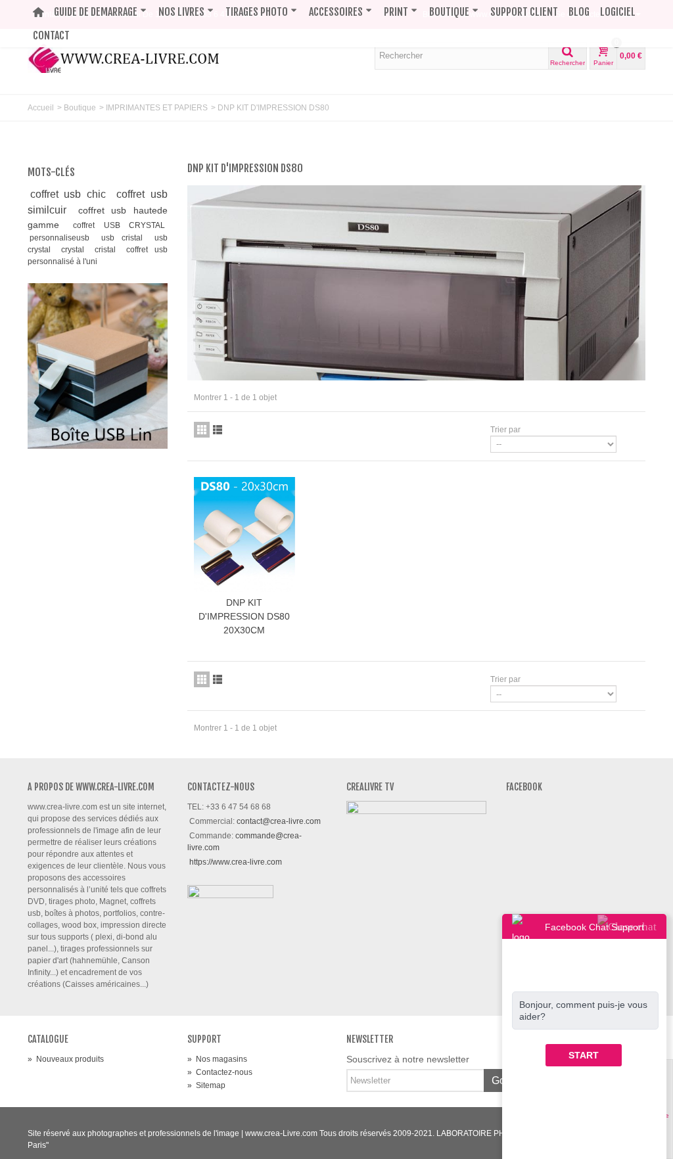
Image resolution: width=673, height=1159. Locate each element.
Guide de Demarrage (95, 11)
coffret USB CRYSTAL (119, 225)
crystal (76, 249)
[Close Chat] (627, 926)
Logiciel (618, 11)
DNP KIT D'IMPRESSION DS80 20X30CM (244, 616)
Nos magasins (217, 1059)
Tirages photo (256, 11)
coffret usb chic (71, 194)
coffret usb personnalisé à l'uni (98, 255)
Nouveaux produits (66, 1059)
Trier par (505, 429)
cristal (108, 249)
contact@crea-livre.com (279, 821)
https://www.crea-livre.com (235, 862)
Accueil (41, 107)
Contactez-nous (219, 1072)
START (584, 1055)
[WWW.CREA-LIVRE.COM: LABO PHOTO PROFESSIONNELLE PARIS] (124, 57)
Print (396, 11)
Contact (51, 35)
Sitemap (206, 1085)
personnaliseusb (63, 237)
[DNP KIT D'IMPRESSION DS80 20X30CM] (244, 535)
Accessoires (336, 11)
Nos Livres (181, 11)
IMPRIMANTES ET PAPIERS (157, 107)
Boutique (449, 11)
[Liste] (217, 430)
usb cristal (125, 237)
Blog (579, 11)
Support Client (524, 11)
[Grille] (202, 430)
